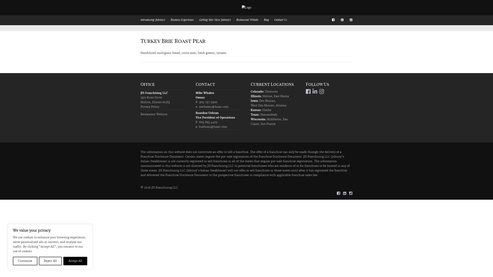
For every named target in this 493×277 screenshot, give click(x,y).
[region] (50, 246)
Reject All (50, 261)
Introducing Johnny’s (153, 20)
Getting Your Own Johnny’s (215, 20)
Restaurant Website (247, 20)
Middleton (274, 119)
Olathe (266, 110)
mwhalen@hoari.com (213, 107)
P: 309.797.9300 (206, 102)
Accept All (75, 261)
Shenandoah (268, 115)
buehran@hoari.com (213, 127)
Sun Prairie (268, 124)
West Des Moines (262, 105)
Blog (266, 20)
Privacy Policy (150, 107)
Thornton (271, 91)
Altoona (281, 105)
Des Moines (267, 101)
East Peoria (281, 96)
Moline (267, 96)
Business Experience (182, 20)
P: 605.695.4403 (206, 122)
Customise (25, 261)
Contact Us (280, 20)
